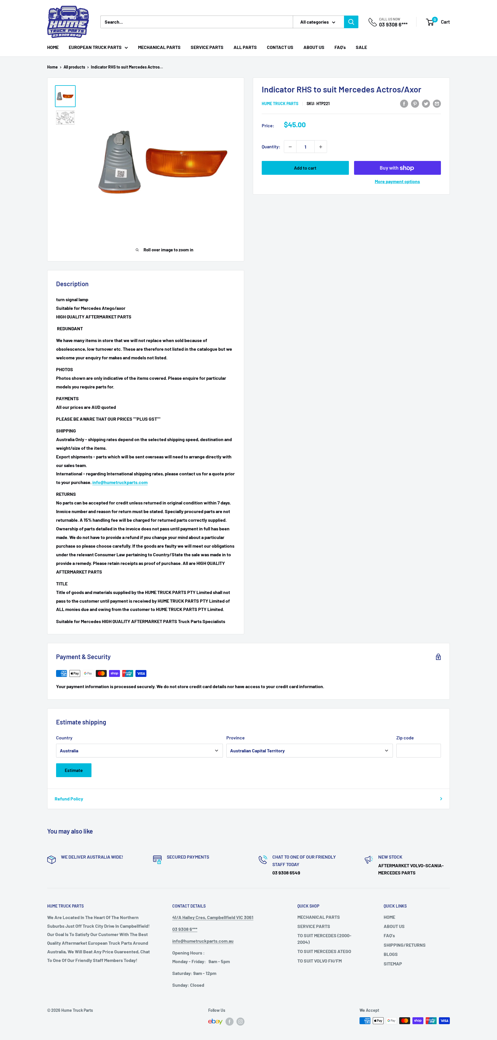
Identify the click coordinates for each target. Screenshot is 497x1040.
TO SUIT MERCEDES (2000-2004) (324, 938)
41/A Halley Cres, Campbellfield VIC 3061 (212, 917)
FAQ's (340, 47)
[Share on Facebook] (404, 103)
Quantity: (271, 146)
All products (74, 66)
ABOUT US (313, 47)
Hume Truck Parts (280, 103)
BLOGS (391, 954)
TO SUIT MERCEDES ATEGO (324, 951)
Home (52, 66)
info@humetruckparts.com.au (203, 941)
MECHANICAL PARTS (159, 47)
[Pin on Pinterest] (415, 103)
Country (64, 737)
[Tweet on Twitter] (426, 103)
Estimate (74, 770)
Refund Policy (69, 798)
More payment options (397, 181)
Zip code (405, 737)
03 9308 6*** (393, 24)
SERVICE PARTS (207, 47)
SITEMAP (393, 963)
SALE (361, 47)
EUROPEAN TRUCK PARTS (95, 47)
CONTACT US (280, 47)
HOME (53, 47)
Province (235, 737)
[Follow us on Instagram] (240, 1021)
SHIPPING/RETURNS (405, 945)
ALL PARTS (245, 47)
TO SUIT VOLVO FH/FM (319, 960)
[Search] (351, 22)
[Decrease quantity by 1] (290, 147)
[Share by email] (437, 103)
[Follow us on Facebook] (229, 1021)
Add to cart (305, 168)
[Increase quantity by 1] (321, 147)
